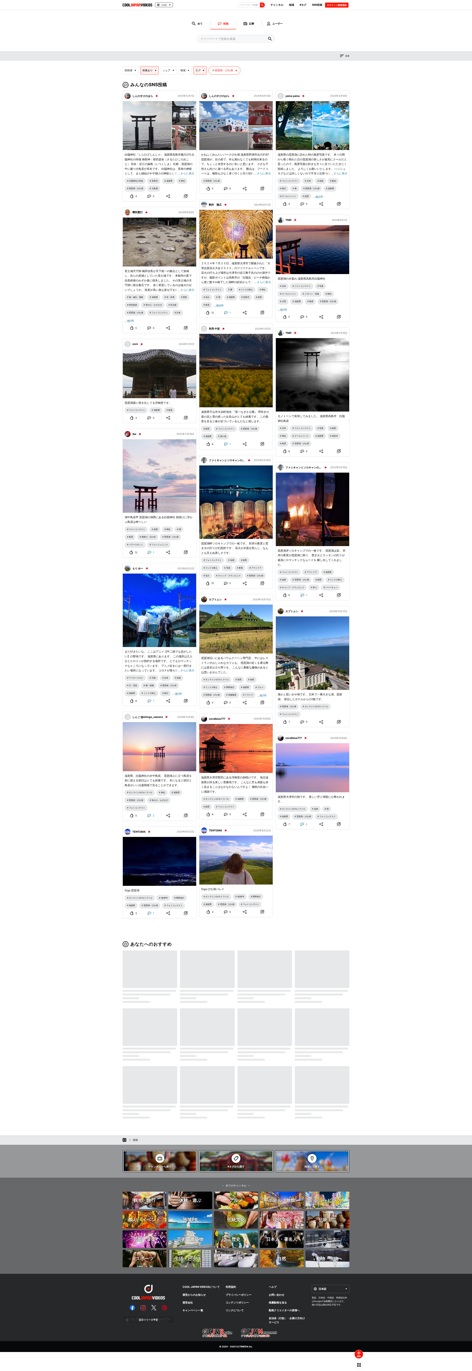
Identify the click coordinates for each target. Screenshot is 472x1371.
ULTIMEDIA (242, 1346)
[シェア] (168, 196)
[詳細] (185, 196)
